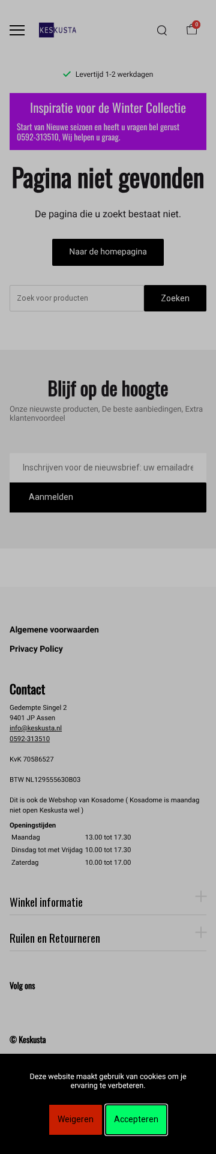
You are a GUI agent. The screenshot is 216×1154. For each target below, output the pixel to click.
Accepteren (136, 1119)
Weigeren (76, 1119)
